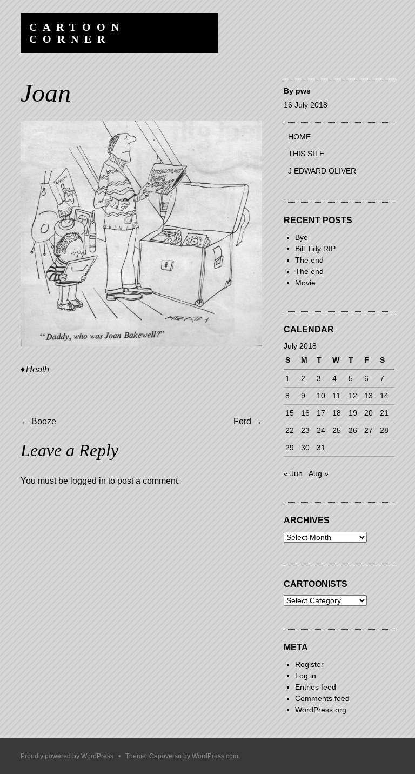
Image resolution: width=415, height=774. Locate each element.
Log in (305, 675)
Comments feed (322, 698)
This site (306, 153)
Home (299, 136)
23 (305, 430)
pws (303, 90)
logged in (88, 480)
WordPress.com (215, 756)
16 (305, 413)
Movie (305, 282)
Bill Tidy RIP (315, 248)
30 (305, 447)
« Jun (293, 473)
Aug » (319, 473)
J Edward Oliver (322, 170)
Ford (247, 421)
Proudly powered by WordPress (67, 756)
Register (309, 664)
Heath (37, 369)
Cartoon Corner (77, 33)
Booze (38, 421)
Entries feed (315, 687)
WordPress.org (320, 709)
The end (309, 260)
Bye (301, 237)
